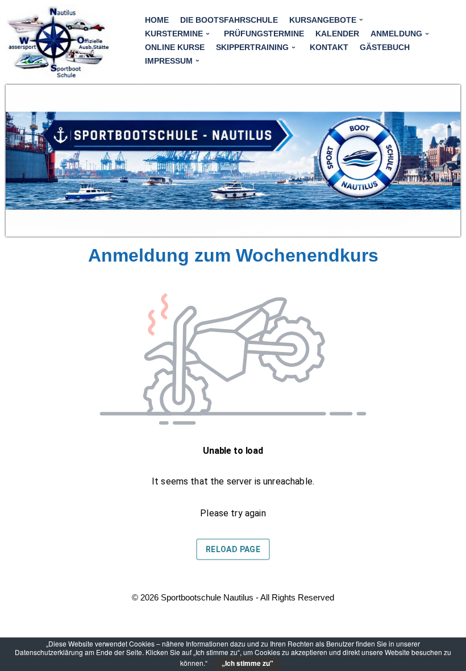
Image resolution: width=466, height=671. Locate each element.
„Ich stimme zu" (247, 663)
